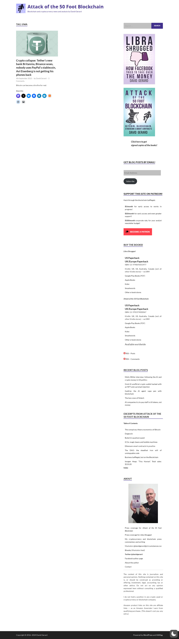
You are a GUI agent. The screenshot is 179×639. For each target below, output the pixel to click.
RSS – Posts (130, 353)
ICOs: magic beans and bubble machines (141, 442)
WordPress (148, 635)
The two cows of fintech (134, 398)
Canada (151, 269)
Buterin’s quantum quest (135, 438)
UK (133, 269)
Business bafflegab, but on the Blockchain (141, 457)
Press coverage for (138, 535)
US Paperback (132, 257)
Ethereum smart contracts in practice (140, 446)
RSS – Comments (132, 359)
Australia (143, 269)
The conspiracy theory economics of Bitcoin (143, 429)
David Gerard (41, 78)
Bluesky (128, 550)
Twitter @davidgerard (134, 554)
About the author (132, 563)
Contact (128, 567)
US (137, 269)
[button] (174, 634)
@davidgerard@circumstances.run (148, 546)
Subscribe (130, 181)
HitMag (159, 635)
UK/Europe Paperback (136, 261)
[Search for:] (143, 26)
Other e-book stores (133, 292)
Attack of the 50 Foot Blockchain (66, 6)
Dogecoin (129, 434)
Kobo (127, 284)
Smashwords (130, 288)
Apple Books (130, 280)
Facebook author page (134, 558)
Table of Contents (131, 423)
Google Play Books (132, 276)
